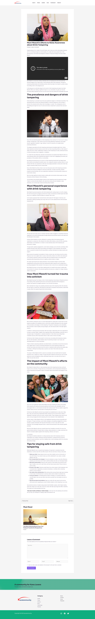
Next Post (71, 500)
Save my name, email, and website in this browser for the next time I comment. (45, 564)
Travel (38, 2)
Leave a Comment (35, 47)
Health (33, 2)
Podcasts (62, 600)
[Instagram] (61, 613)
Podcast (59, 2)
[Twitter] (68, 613)
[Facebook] (65, 613)
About (61, 595)
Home (61, 599)
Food (48, 2)
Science (43, 2)
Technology (53, 2)
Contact (62, 597)
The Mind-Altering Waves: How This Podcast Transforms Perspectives (33, 527)
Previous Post (24, 500)
